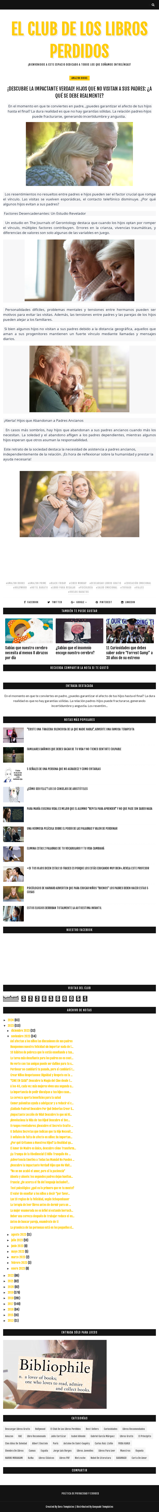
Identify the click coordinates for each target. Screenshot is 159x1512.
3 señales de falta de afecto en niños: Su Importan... (41, 1137)
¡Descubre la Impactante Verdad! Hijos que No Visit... (41, 1165)
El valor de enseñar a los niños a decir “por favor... (40, 1193)
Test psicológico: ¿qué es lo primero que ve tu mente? (42, 1188)
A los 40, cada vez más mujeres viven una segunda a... (41, 1086)
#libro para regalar (63, 587)
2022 (11, 1275)
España (44, 1450)
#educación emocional (137, 583)
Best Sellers (92, 1429)
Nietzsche (80, 1457)
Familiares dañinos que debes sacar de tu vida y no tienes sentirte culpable (74, 749)
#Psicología (85, 587)
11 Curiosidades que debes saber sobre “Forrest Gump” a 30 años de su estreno (129, 653)
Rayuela (139, 1450)
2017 (11, 1304)
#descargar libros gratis (105, 583)
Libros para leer (107, 1450)
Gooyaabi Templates (102, 1506)
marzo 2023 (18, 1257)
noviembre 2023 (21, 1036)
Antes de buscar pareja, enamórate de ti (34, 1221)
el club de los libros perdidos (66, 1429)
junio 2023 (17, 1246)
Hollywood (40, 1429)
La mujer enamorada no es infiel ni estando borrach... (41, 1210)
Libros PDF (64, 1457)
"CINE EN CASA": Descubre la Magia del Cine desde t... (41, 1080)
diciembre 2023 (20, 1030)
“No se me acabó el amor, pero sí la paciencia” (37, 1171)
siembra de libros (14, 1450)
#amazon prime (37, 583)
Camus (32, 1450)
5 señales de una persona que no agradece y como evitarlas (64, 769)
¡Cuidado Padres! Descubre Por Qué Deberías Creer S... (42, 1109)
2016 (11, 1309)
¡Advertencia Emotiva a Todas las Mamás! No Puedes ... (42, 1159)
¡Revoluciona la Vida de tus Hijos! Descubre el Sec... (40, 1120)
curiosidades (110, 1429)
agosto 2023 (19, 1234)
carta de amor (139, 1457)
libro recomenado (36, 1436)
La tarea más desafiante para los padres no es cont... (41, 1058)
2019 (11, 1292)
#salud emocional (106, 587)
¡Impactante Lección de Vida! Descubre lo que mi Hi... (41, 1114)
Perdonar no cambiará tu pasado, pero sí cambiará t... (42, 1069)
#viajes (139, 587)
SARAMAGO (121, 1457)
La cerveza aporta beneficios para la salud (35, 1097)
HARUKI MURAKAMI (14, 1457)
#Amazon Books (15, 583)
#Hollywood (20, 587)
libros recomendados (134, 1429)
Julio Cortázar (58, 1436)
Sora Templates (66, 1506)
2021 (11, 1281)
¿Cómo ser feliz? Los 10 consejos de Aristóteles (57, 789)
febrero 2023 (19, 1262)
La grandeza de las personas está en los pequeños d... (41, 1227)
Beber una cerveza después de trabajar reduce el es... (42, 1216)
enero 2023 (18, 1268)
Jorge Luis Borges (62, 1450)
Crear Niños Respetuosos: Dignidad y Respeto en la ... (41, 1075)
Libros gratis (126, 1436)
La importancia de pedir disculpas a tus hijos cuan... (40, 1092)
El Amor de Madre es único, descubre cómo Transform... (43, 1148)
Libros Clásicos (46, 1457)
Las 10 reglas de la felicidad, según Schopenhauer (39, 1199)
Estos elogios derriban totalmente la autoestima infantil (64, 908)
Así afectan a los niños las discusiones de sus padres (41, 1041)
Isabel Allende (78, 1436)
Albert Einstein (40, 1443)
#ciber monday (78, 583)
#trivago (125, 587)
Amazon (9, 1436)
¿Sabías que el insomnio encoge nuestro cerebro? (75, 650)
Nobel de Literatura (101, 1457)
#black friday (57, 583)
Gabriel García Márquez (103, 1436)
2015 (11, 1315)
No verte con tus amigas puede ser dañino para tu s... (41, 1063)
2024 (11, 1020)
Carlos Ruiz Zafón (104, 1443)
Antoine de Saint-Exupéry (77, 1443)
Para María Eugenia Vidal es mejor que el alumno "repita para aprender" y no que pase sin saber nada (89, 808)
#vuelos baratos (78, 591)
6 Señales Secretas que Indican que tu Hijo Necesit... (41, 1131)
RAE (20, 1436)
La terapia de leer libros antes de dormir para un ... (40, 1204)
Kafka (31, 1457)
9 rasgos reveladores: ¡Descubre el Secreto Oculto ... (41, 1125)
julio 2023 (17, 1240)
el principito (145, 1436)
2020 (11, 1287)
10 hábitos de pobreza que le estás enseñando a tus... (42, 1052)
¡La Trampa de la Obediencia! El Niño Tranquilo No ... (40, 1154)
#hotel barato (39, 587)
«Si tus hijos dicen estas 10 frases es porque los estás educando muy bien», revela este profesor (88, 868)
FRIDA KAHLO (124, 1443)
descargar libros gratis (17, 1429)
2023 (11, 1025)
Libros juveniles (85, 1450)
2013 (11, 1320)
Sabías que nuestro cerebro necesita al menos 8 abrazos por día (26, 653)
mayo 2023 (18, 1251)
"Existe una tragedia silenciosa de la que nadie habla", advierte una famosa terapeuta (80, 729)
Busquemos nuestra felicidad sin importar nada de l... (41, 1046)
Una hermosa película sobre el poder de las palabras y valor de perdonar (72, 828)
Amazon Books (79, 78)
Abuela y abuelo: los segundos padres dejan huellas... (41, 1176)
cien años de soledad (16, 1443)
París (55, 1443)
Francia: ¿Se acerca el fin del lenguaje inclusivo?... (39, 1182)
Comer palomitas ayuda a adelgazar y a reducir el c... (41, 1103)
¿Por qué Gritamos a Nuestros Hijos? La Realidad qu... (41, 1142)
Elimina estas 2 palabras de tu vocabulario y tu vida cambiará (65, 848)
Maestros (125, 1450)
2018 (11, 1298)
